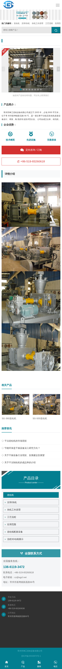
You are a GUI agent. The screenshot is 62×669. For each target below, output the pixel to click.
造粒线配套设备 (15, 531)
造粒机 (17, 23)
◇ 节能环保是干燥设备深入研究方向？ (21, 448)
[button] (21, 89)
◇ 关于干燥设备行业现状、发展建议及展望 (23, 455)
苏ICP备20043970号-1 (31, 656)
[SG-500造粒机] (46, 404)
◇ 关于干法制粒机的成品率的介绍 (19, 462)
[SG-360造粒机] (16, 404)
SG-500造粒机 (40, 418)
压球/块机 (26, 23)
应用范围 (11, 524)
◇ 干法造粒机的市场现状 (14, 441)
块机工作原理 (37, 23)
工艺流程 (49, 23)
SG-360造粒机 (9, 418)
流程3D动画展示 (15, 539)
